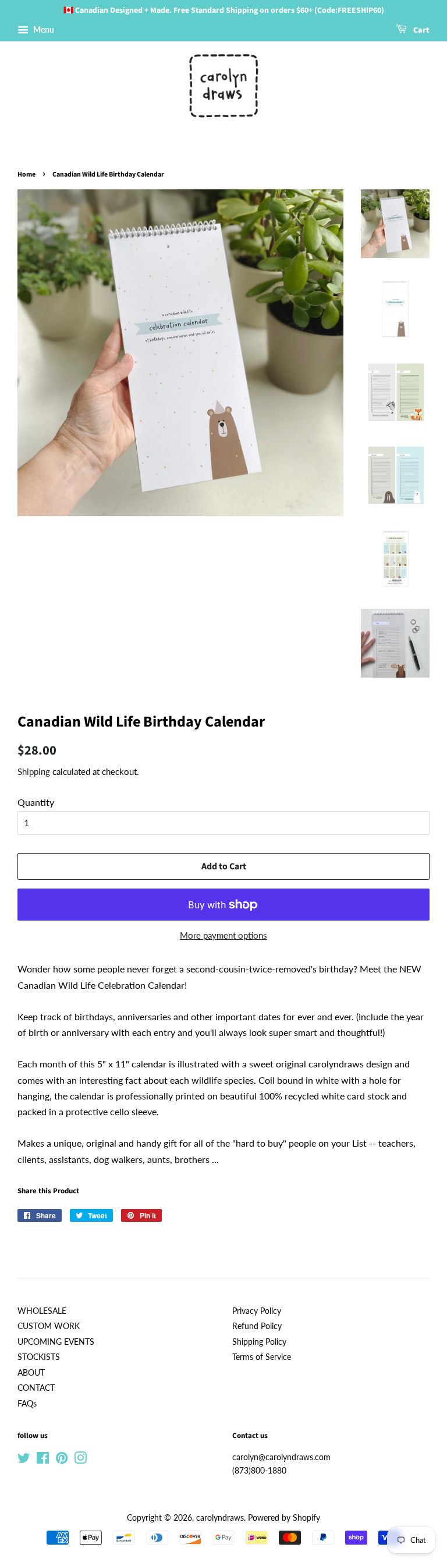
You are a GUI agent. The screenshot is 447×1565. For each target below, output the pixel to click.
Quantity (35, 802)
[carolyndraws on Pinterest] (61, 1460)
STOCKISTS (38, 1357)
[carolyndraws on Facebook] (42, 1460)
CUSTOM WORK (48, 1326)
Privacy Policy (256, 1311)
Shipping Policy (259, 1342)
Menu (42, 29)
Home (26, 174)
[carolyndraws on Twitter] (23, 1460)
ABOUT (31, 1372)
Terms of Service (261, 1357)
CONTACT (36, 1388)
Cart (420, 30)
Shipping (33, 771)
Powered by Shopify (284, 1517)
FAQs (27, 1403)
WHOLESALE (41, 1311)
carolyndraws (220, 1517)
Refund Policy (257, 1326)
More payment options (223, 935)
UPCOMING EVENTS (55, 1342)
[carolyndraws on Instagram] (80, 1460)
